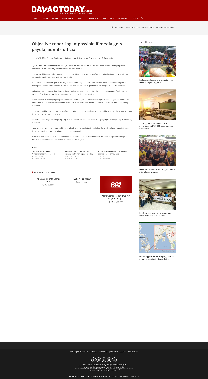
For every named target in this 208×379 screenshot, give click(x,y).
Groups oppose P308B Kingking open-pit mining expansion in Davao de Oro (156, 257)
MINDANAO (114, 352)
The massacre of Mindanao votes (48, 180)
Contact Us (135, 376)
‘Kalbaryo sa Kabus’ (82, 179)
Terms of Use (112, 376)
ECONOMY (93, 352)
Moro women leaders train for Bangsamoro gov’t (116, 197)
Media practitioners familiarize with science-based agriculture (112, 152)
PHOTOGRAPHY (133, 352)
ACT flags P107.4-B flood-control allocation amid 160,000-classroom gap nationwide (156, 126)
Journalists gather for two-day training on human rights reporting (79, 152)
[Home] (112, 27)
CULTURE (123, 352)
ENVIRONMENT (104, 352)
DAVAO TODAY (42, 58)
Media (93, 58)
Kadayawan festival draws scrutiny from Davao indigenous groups (156, 81)
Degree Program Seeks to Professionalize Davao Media (43, 152)
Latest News (82, 58)
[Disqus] (82, 236)
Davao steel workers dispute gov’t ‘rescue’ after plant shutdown (157, 170)
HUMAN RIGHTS (82, 352)
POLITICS (73, 352)
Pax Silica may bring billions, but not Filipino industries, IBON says (155, 214)
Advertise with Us (124, 376)
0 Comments (107, 58)
